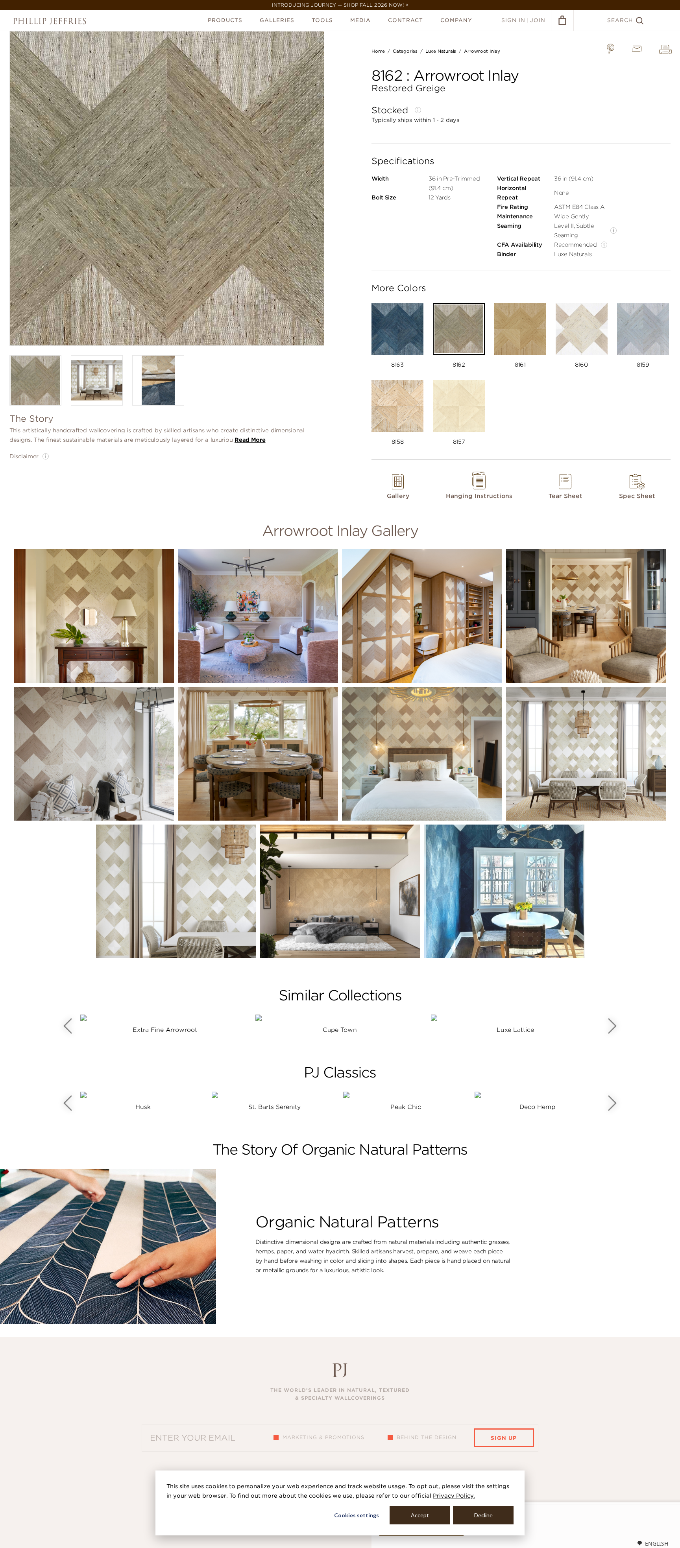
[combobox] (652, 1543)
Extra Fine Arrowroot (165, 1029)
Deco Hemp (537, 1107)
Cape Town (340, 1029)
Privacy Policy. (454, 1496)
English (656, 1543)
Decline (483, 1515)
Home (378, 51)
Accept (420, 1515)
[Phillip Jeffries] (49, 21)
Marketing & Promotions (323, 1437)
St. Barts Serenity (274, 1107)
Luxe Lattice (515, 1029)
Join (537, 20)
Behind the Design (426, 1437)
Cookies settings (356, 1515)
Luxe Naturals (440, 51)
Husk (143, 1107)
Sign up (504, 1438)
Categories (405, 51)
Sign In (513, 20)
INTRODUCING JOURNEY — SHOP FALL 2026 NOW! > (340, 5)
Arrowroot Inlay (482, 51)
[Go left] (67, 1026)
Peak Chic (405, 1107)
